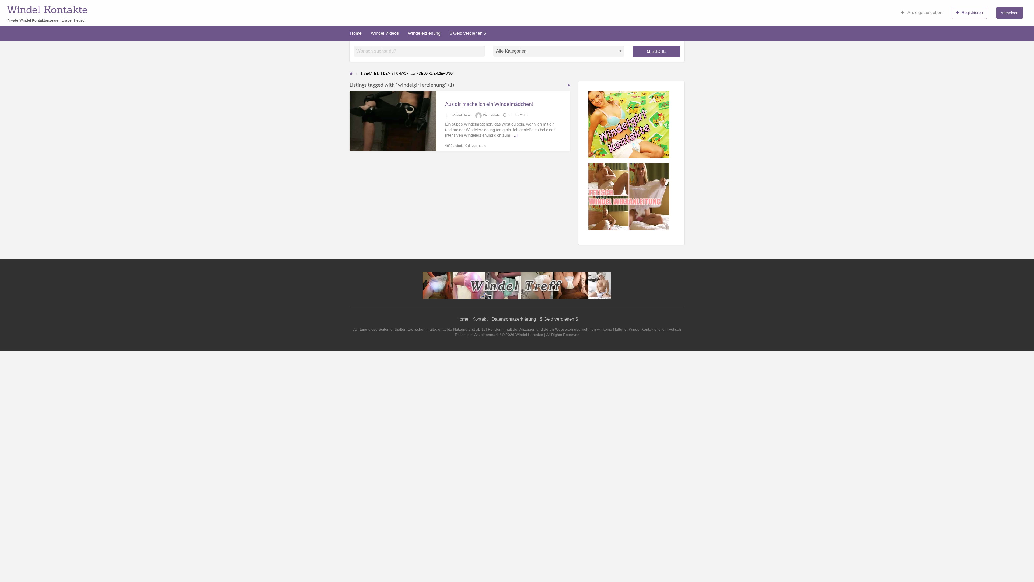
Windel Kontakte (47, 9)
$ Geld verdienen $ (468, 33)
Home (356, 33)
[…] (514, 135)
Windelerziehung (424, 33)
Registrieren (972, 12)
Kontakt (480, 319)
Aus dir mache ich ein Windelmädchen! (489, 104)
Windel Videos (385, 33)
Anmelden (1009, 13)
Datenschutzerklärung (514, 319)
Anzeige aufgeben (924, 12)
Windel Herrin (462, 115)
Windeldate (491, 115)
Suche (658, 51)
